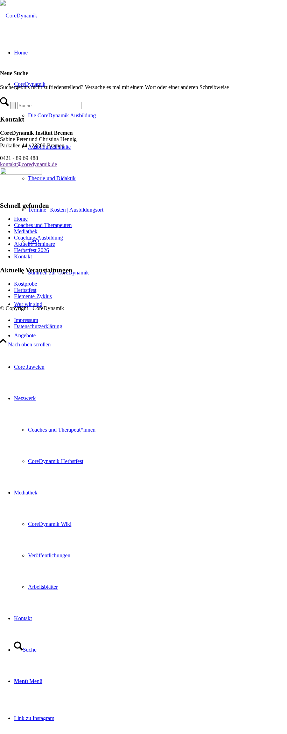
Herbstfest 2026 (31, 250)
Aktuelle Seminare (34, 244)
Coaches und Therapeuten (43, 225)
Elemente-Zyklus (33, 296)
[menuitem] (150, 335)
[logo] (18, 16)
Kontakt (23, 256)
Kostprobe (25, 284)
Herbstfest (25, 290)
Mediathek (25, 231)
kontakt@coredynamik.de (28, 164)
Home (21, 219)
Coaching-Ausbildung (38, 238)
